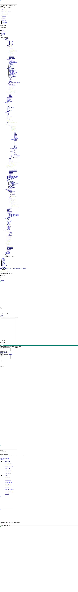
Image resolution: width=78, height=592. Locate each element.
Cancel (1, 316)
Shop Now (2, 345)
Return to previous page (4, 270)
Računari (13, 268)
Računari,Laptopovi (8, 268)
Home (1, 268)
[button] (2, 30)
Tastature (24, 268)
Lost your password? (4, 352)
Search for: (2, 317)
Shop (3, 268)
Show (1, 315)
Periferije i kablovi (18, 268)
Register (10, 354)
